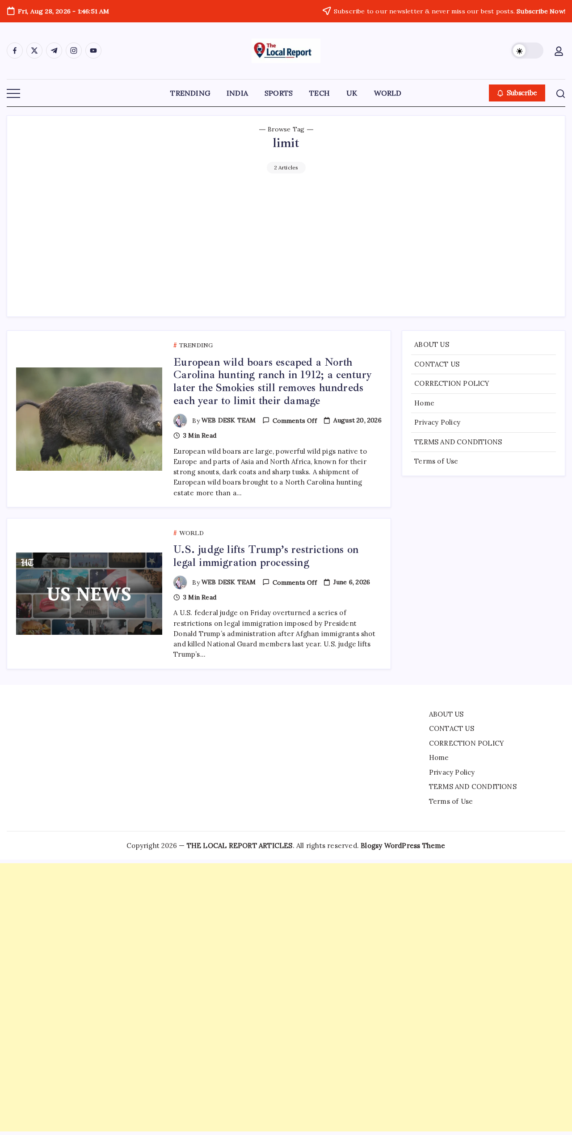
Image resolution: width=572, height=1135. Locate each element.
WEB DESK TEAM (229, 420)
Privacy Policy (437, 422)
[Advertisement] (286, 240)
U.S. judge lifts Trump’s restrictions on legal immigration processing (265, 556)
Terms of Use (436, 461)
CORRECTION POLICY (451, 383)
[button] (527, 50)
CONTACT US (436, 364)
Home (424, 403)
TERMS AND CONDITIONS (458, 442)
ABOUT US (431, 344)
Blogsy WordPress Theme (403, 845)
